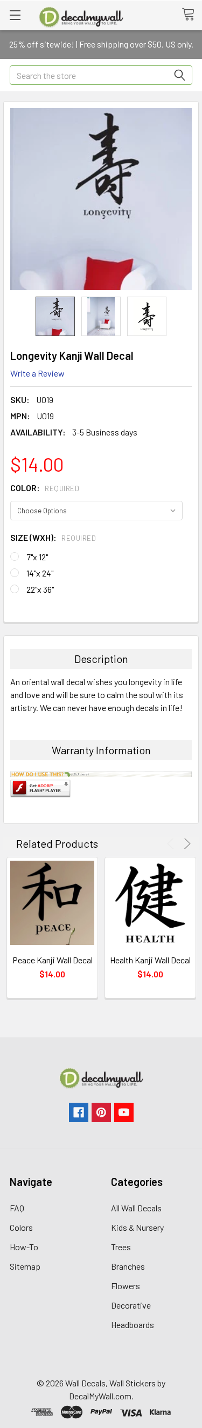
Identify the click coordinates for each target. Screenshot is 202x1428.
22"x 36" (40, 589)
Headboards (132, 1324)
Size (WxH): (53, 537)
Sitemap (25, 1266)
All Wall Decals (136, 1208)
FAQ (17, 1208)
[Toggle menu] (15, 15)
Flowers (125, 1285)
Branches (128, 1266)
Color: (44, 487)
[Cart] (192, 14)
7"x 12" (37, 557)
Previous (172, 843)
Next (185, 843)
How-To (24, 1247)
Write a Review (37, 373)
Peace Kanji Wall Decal (52, 960)
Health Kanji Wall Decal (150, 960)
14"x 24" (39, 573)
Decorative (131, 1305)
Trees (121, 1247)
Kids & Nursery (137, 1227)
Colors (21, 1227)
